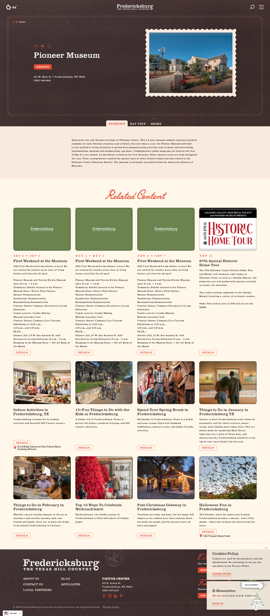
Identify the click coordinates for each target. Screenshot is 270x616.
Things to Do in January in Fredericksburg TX (223, 411)
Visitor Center (116, 579)
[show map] (36, 46)
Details (22, 352)
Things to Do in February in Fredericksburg (38, 506)
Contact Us (33, 584)
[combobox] (12, 613)
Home (22, 22)
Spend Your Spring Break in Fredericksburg (162, 411)
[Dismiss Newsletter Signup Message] (266, 585)
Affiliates (70, 584)
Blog (65, 579)
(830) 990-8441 (42, 80)
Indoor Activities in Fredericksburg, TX (31, 411)
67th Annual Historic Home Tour (218, 262)
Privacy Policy (111, 607)
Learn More (221, 573)
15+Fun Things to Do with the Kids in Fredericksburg (102, 411)
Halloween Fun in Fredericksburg (215, 506)
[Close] (266, 548)
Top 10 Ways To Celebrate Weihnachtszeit (98, 506)
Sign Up (218, 603)
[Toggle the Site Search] (252, 7)
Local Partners (37, 590)
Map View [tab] (138, 123)
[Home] (135, 7)
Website (42, 66)
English (13, 613)
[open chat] (257, 601)
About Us (31, 579)
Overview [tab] (117, 123)
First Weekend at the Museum (40, 260)
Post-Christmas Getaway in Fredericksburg (161, 506)
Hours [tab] (156, 123)
